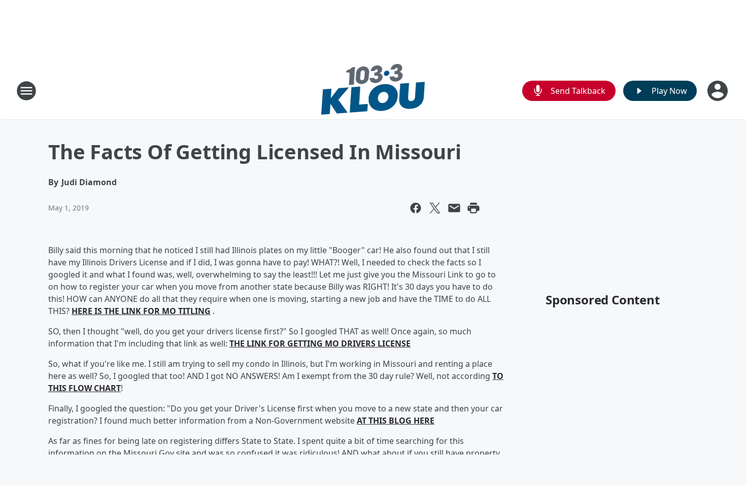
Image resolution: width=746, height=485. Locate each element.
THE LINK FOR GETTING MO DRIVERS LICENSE (320, 343)
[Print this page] (473, 208)
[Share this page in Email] (454, 208)
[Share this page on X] (435, 208)
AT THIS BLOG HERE (395, 420)
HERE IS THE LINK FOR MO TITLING (141, 311)
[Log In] (718, 91)
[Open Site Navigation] (26, 91)
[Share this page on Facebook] (416, 208)
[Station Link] (373, 90)
